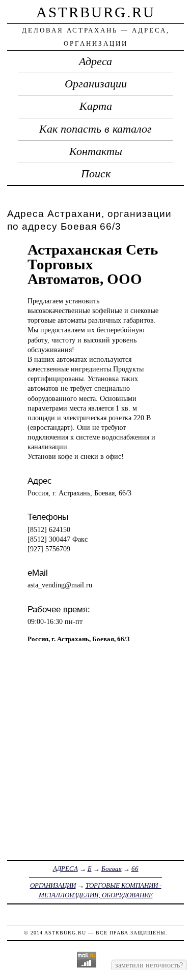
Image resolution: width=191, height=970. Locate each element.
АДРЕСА (65, 868)
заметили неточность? (149, 965)
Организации (96, 84)
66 (135, 868)
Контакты (95, 151)
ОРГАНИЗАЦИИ (53, 885)
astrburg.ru (95, 12)
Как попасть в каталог (95, 129)
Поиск (96, 174)
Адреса (95, 61)
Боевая (111, 868)
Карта (95, 106)
